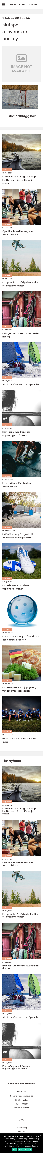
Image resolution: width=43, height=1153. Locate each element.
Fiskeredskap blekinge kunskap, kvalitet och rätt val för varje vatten (19, 180)
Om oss (21, 1131)
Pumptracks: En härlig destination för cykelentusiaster (20, 284)
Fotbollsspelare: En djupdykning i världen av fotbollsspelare (19, 689)
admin (27, 18)
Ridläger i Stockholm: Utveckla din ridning (20, 335)
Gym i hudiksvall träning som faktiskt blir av (17, 233)
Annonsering (21, 1127)
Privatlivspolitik (25, 1149)
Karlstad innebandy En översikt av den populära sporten (20, 638)
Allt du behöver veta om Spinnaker (21, 384)
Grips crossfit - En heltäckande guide (19, 740)
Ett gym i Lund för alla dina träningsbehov (16, 485)
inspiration (7, 169)
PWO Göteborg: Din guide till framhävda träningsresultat (17, 536)
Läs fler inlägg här (21, 116)
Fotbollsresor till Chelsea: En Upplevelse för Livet (17, 587)
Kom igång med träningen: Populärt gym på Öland (16, 433)
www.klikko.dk (23, 1107)
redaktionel (7, 629)
